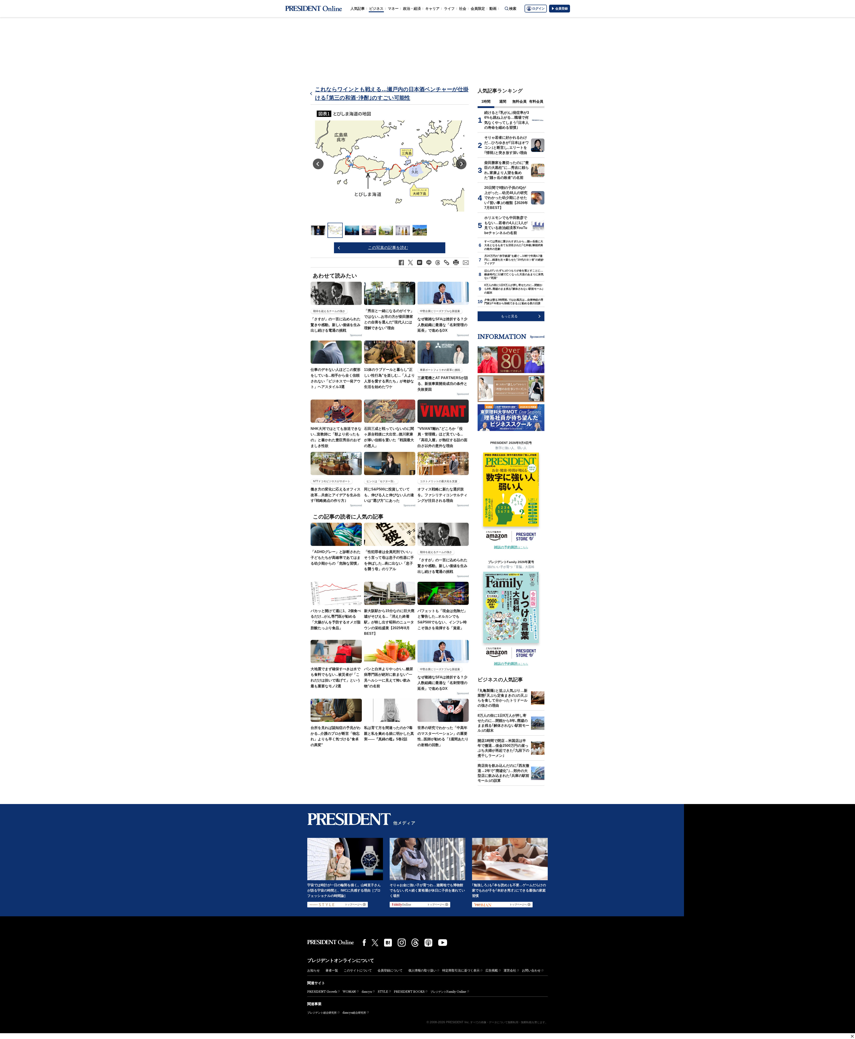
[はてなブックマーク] (388, 943)
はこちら (511, 547)
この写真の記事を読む (388, 247)
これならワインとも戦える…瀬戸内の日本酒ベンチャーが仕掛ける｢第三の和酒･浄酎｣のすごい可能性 (391, 93)
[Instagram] (402, 943)
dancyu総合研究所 (354, 1012)
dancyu (367, 991)
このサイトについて (358, 970)
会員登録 (561, 8)
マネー (393, 8)
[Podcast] (428, 943)
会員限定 (478, 8)
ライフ (449, 8)
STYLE (383, 991)
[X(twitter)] (375, 942)
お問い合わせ (531, 970)
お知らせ (313, 970)
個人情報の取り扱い (422, 970)
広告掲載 (491, 970)
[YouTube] (442, 942)
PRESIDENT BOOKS (409, 991)
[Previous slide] (318, 164)
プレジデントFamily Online (448, 991)
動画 (493, 8)
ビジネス (376, 8)
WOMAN (349, 991)
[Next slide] (461, 164)
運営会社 (510, 970)
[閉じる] (852, 1036)
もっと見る (509, 316)
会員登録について (390, 970)
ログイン (538, 8)
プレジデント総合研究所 (322, 1012)
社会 (462, 8)
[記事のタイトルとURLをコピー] (446, 262)
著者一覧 (332, 970)
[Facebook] (364, 942)
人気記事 (357, 8)
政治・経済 (412, 8)
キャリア (432, 8)
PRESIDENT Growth (322, 991)
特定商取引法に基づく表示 (461, 970)
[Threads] (415, 943)
